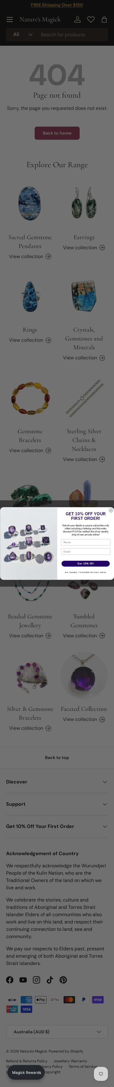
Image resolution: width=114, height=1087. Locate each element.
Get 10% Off (86, 563)
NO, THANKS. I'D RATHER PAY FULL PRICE (85, 572)
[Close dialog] (111, 510)
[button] (26, 1072)
